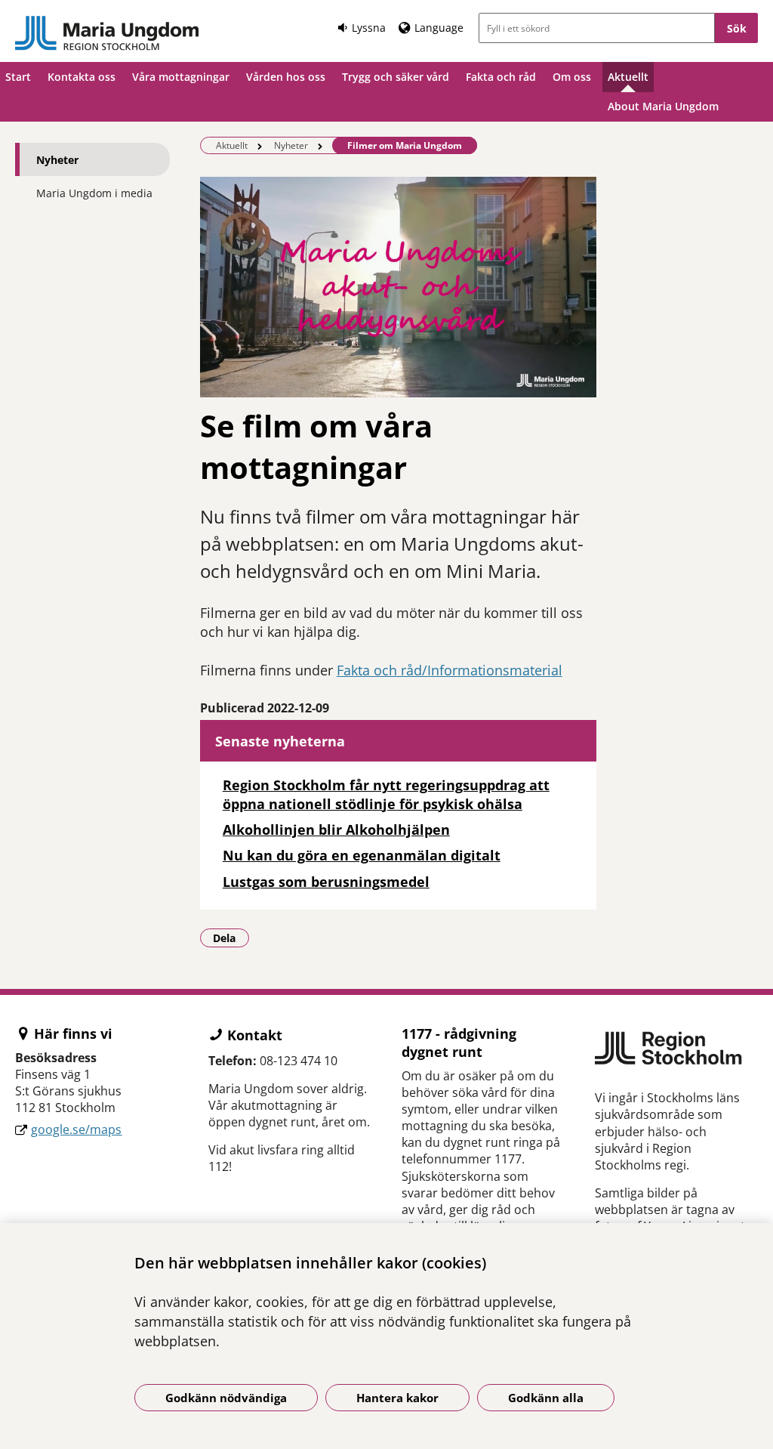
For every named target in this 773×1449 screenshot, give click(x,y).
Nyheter (57, 160)
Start (18, 77)
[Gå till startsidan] (107, 33)
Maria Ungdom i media (94, 193)
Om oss (572, 77)
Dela (231, 937)
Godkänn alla (546, 1397)
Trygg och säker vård (395, 77)
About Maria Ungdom (663, 106)
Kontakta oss (81, 77)
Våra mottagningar (180, 77)
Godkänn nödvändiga (226, 1397)
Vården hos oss (285, 77)
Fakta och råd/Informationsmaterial (449, 670)
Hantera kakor (397, 1397)
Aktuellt (628, 77)
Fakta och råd (501, 77)
